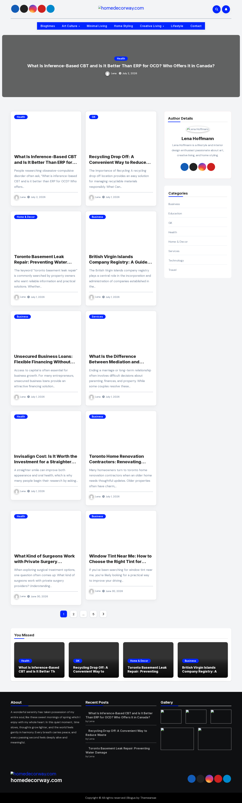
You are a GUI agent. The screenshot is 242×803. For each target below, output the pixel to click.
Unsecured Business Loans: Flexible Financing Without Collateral (43, 362)
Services (97, 316)
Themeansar (148, 798)
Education (175, 213)
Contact (196, 26)
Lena (114, 73)
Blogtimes (48, 26)
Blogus (131, 798)
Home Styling (123, 26)
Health (121, 58)
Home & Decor (26, 216)
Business (97, 216)
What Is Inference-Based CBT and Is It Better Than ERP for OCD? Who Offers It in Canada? (121, 65)
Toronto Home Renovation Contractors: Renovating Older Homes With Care (116, 462)
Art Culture (70, 26)
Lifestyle (177, 26)
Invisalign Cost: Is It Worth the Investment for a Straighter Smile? (45, 462)
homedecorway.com (36, 780)
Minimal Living (97, 26)
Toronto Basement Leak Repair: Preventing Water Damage (40, 262)
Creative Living (151, 26)
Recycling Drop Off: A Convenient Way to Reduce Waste (117, 162)
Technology (176, 260)
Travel (172, 270)
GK (93, 116)
